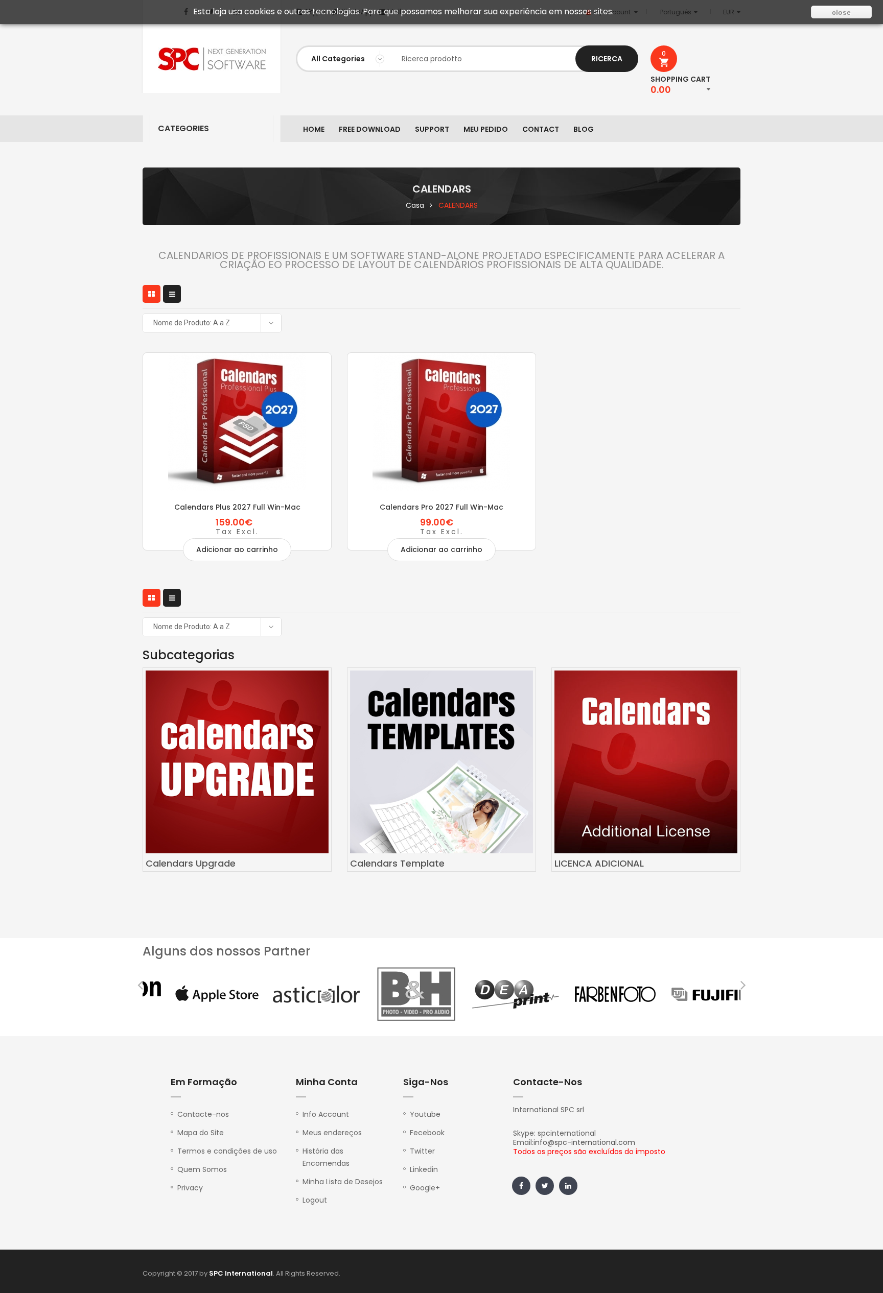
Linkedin (424, 1169)
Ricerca (606, 59)
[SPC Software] (212, 59)
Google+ (425, 1188)
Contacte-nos (203, 1114)
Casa (415, 205)
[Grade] (151, 294)
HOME (313, 129)
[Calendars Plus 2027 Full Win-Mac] (237, 422)
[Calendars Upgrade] (237, 761)
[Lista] (172, 294)
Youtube (425, 1114)
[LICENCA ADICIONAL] (645, 761)
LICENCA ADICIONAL (599, 863)
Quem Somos (202, 1169)
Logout (315, 1200)
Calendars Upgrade (191, 863)
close (841, 12)
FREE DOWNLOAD (370, 129)
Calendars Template (397, 863)
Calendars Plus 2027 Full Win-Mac (237, 507)
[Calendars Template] (441, 761)
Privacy (190, 1188)
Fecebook (427, 1133)
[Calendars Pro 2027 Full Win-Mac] (441, 422)
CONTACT (540, 129)
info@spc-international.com (584, 1142)
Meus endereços (332, 1133)
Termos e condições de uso (227, 1151)
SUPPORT (432, 129)
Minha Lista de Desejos (343, 1182)
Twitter (422, 1151)
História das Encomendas (326, 1157)
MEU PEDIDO (485, 129)
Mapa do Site (200, 1133)
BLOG (583, 129)
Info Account (326, 1114)
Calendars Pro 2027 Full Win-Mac (441, 507)
